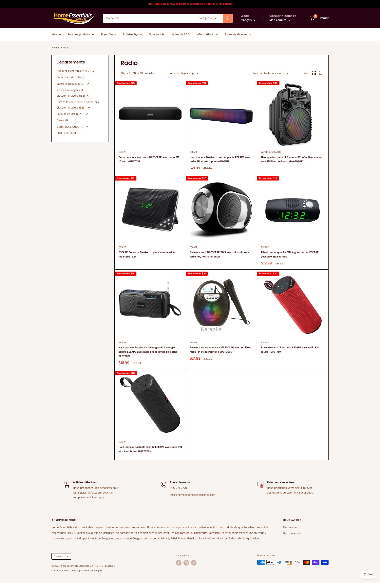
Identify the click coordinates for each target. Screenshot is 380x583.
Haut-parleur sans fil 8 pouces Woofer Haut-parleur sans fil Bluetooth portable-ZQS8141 (292, 159)
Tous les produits (79, 34)
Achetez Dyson (132, 34)
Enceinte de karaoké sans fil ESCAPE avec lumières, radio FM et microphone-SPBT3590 (220, 350)
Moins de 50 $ (180, 34)
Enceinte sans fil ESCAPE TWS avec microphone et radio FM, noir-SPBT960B (220, 254)
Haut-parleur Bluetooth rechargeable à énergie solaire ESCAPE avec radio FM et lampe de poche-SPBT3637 (148, 352)
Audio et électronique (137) (74, 71)
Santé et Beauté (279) (71, 84)
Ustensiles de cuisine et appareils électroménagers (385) (78, 105)
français (58, 556)
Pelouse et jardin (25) (70, 114)
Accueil (55, 48)
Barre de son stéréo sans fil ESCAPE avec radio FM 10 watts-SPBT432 (149, 159)
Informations (205, 34)
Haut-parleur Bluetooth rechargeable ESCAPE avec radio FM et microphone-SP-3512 (220, 159)
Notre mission (292, 533)
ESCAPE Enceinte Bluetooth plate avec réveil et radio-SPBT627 (147, 254)
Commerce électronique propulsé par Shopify (76, 570)
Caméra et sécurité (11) (71, 77)
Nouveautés (156, 34)
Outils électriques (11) (70, 127)
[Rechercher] (228, 18)
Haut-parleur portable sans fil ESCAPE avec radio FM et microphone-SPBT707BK (150, 449)
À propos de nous (236, 34)
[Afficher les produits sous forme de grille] (314, 73)
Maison (56, 34)
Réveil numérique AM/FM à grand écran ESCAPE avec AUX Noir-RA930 (290, 254)
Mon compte (278, 20)
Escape (122, 152)
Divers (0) (62, 120)
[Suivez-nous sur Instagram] (186, 563)
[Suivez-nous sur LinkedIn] (194, 563)
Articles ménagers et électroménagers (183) (71, 93)
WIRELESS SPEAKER (271, 152)
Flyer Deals (108, 34)
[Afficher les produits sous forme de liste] (320, 73)
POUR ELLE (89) (66, 133)
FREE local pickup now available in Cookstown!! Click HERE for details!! (190, 4)
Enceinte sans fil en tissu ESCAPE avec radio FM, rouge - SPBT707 (290, 350)
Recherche (290, 527)
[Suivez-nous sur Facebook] (178, 563)
